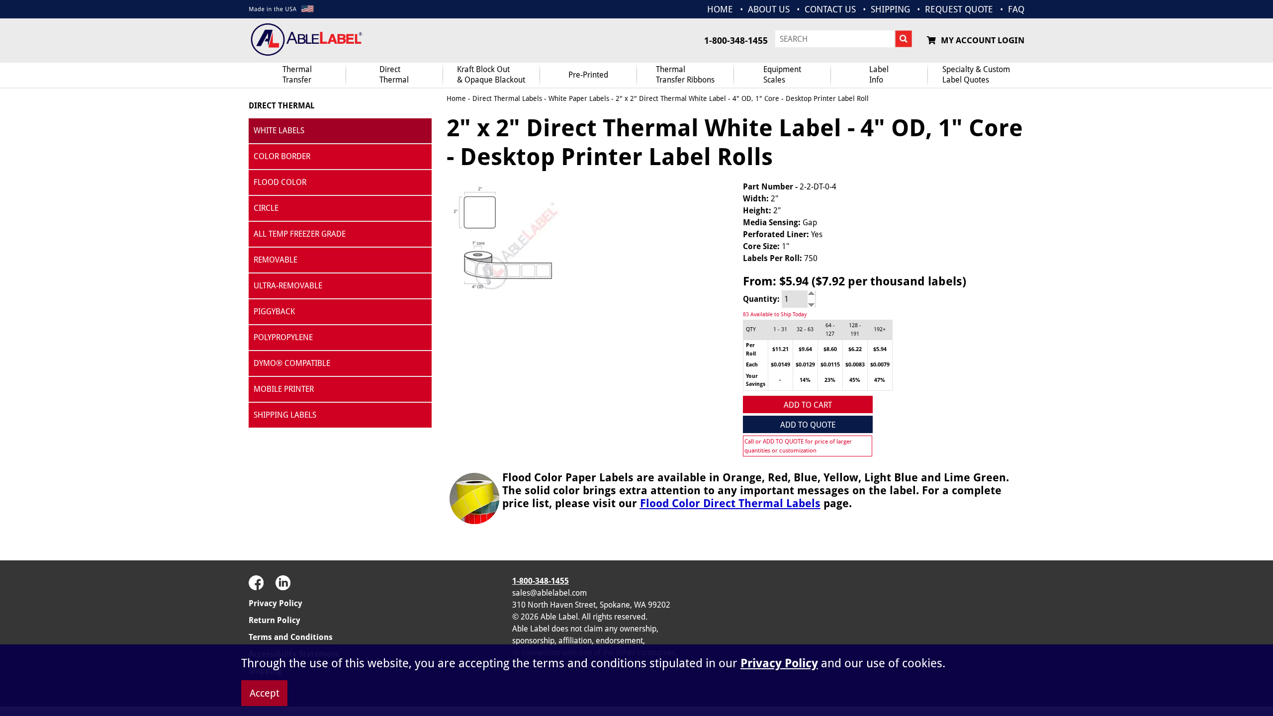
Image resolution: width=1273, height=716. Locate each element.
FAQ (1016, 9)
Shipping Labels (285, 415)
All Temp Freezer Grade (300, 234)
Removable (275, 260)
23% (829, 380)
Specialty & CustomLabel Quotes (976, 75)
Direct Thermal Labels (507, 98)
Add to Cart (808, 405)
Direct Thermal (282, 105)
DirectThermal (394, 75)
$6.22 (855, 349)
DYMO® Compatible (292, 363)
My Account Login (982, 40)
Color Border (282, 156)
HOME (720, 9)
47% (879, 380)
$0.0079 (880, 364)
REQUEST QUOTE (959, 9)
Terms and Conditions (291, 637)
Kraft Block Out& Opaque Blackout (491, 75)
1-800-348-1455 (736, 40)
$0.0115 (830, 364)
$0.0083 (855, 364)
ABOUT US (769, 9)
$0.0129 (805, 364)
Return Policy (274, 620)
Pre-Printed (588, 75)
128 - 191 (855, 329)
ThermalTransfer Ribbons (685, 75)
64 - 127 (830, 329)
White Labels (279, 130)
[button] (999, 598)
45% (854, 380)
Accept (264, 693)
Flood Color (280, 182)
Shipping (890, 9)
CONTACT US (830, 9)
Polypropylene (283, 337)
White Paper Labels (578, 98)
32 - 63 (805, 329)
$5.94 (880, 349)
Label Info (879, 75)
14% (805, 380)
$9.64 (805, 349)
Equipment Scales (782, 75)
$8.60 (830, 349)
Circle (266, 208)
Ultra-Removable (288, 285)
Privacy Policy (275, 603)
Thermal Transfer (297, 75)
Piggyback (274, 311)
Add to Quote (807, 425)
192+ (880, 329)
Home (456, 98)
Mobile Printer (284, 389)
